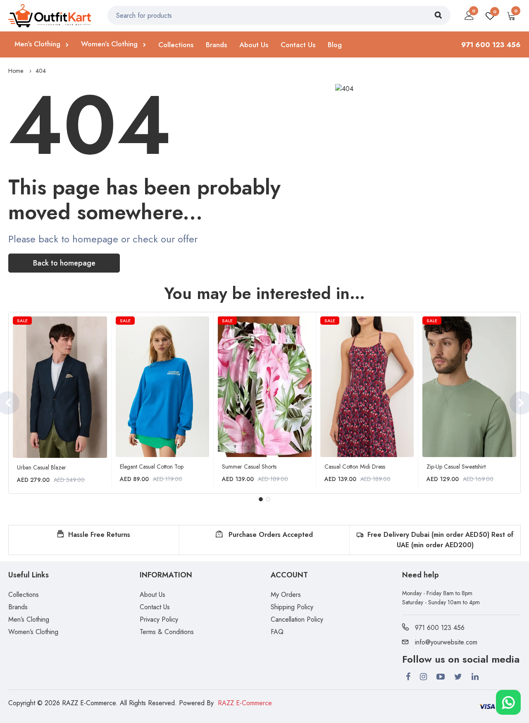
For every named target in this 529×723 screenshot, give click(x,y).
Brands (216, 45)
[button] (261, 499)
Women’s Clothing (110, 44)
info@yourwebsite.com (446, 642)
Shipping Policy (292, 607)
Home (15, 71)
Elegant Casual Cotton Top (151, 466)
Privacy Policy (159, 619)
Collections (175, 45)
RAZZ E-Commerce (245, 703)
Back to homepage (64, 263)
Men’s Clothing (38, 44)
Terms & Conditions (167, 632)
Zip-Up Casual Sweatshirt (456, 466)
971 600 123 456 (440, 627)
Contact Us (298, 45)
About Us (253, 45)
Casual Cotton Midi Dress (354, 466)
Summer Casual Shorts (249, 466)
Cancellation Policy (297, 619)
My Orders (286, 594)
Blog (335, 45)
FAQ (277, 632)
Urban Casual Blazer (41, 467)
